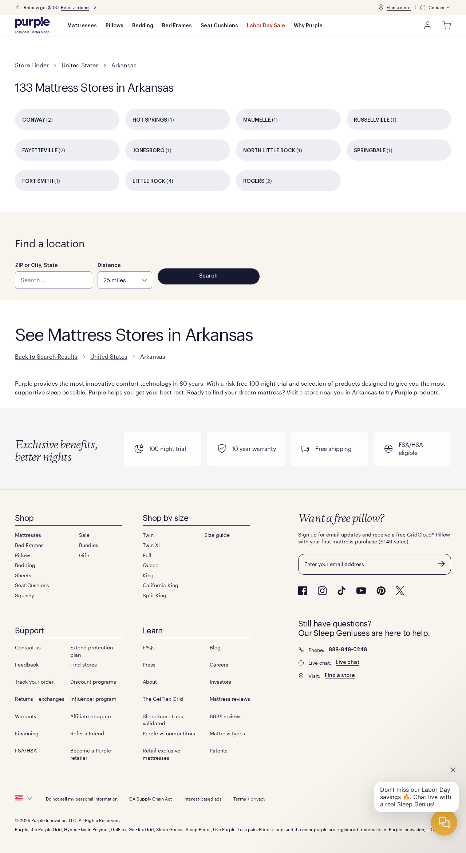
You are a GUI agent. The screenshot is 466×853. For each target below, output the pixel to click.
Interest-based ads (202, 798)
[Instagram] (322, 590)
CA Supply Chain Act (150, 798)
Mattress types (227, 733)
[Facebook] (302, 590)
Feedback (27, 664)
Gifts (85, 555)
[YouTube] (361, 590)
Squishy (24, 595)
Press (149, 664)
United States (80, 65)
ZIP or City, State (36, 265)
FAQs (149, 647)
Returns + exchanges (39, 699)
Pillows (114, 25)
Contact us (28, 647)
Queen (150, 565)
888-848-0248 (348, 649)
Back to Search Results (46, 356)
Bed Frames (177, 25)
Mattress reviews (230, 699)
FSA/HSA (26, 750)
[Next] (95, 7)
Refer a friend (75, 7)
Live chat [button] (347, 662)
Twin (148, 535)
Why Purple (308, 25)
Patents (219, 750)
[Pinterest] (381, 590)
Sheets (23, 575)
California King (160, 585)
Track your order (34, 682)
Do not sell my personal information (82, 798)
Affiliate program (90, 716)
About (150, 682)
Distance (109, 265)
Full (147, 555)
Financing (27, 733)
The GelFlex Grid (163, 699)
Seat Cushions (219, 25)
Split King (154, 595)
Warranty (25, 716)
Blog (215, 647)
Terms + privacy (249, 798)
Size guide (217, 535)
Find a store (399, 7)
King (148, 575)
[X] (400, 590)
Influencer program (93, 699)
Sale (84, 535)
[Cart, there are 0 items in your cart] (446, 25)
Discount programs (93, 682)
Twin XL (152, 545)
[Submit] (441, 563)
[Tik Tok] (341, 590)
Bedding (142, 25)
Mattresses (82, 25)
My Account (427, 25)
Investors (220, 682)
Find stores (83, 664)
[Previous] (17, 7)
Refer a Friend (87, 733)
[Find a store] (381, 7)
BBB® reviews (226, 716)
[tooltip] (435, 7)
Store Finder (32, 65)
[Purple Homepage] (32, 25)
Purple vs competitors (169, 733)
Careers (219, 664)
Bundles (88, 545)
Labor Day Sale (266, 25)
